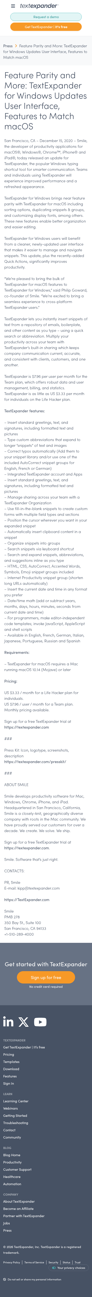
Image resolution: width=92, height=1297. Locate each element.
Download (11, 1069)
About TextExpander (19, 1201)
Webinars (10, 1108)
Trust (77, 1262)
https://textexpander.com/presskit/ (35, 761)
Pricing (8, 1054)
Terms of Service (34, 1262)
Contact (9, 1130)
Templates (11, 1061)
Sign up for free (46, 977)
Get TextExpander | (46, 26)
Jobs (6, 1223)
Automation (12, 1184)
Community (12, 1137)
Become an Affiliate (18, 1208)
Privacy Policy (11, 1262)
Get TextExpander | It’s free (24, 1047)
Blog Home (11, 1155)
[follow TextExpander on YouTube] (42, 1024)
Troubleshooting (15, 1122)
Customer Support (17, 1169)
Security (53, 1262)
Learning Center (15, 1101)
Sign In (8, 1083)
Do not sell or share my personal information (34, 1279)
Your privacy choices (71, 1268)
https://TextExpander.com (26, 899)
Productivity (12, 1162)
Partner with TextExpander (24, 1216)
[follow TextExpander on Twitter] (25, 1024)
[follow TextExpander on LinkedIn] (10, 1024)
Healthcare (12, 1176)
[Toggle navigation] (13, 6)
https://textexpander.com (26, 727)
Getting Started (15, 1115)
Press (8, 45)
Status (66, 1262)
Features (10, 1076)
